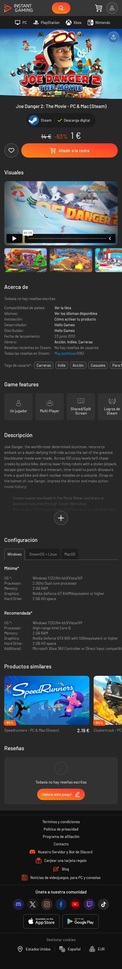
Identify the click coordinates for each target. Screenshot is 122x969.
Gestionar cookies (61, 939)
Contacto (61, 844)
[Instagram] (46, 904)
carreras (44, 365)
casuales (98, 365)
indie (62, 365)
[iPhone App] (41, 921)
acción (78, 365)
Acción (60, 342)
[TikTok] (103, 904)
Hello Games (64, 325)
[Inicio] (18, 8)
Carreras (85, 342)
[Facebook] (61, 904)
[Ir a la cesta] (98, 8)
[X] (32, 904)
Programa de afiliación (61, 836)
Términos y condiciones (61, 821)
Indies (72, 342)
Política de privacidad (61, 829)
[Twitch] (89, 904)
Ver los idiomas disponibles (75, 313)
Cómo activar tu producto (75, 319)
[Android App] (80, 921)
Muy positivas (65, 353)
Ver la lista (62, 307)
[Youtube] (75, 904)
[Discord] (18, 904)
